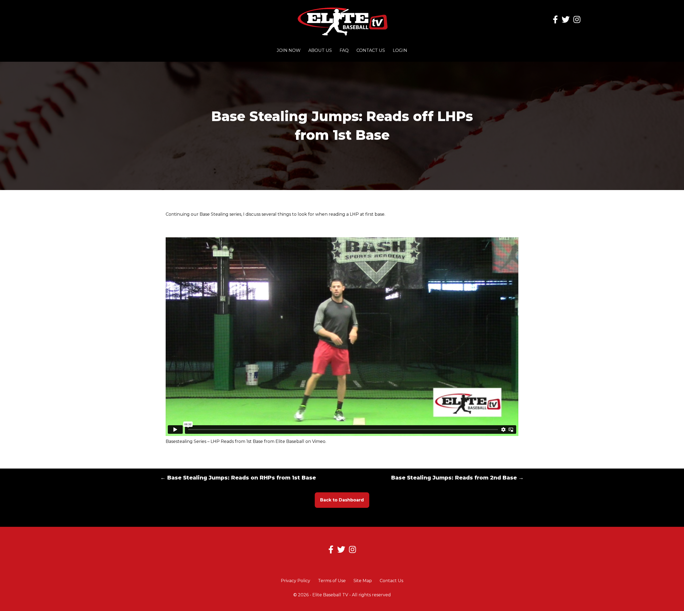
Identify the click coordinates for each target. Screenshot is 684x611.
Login (400, 50)
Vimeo (318, 441)
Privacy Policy (295, 580)
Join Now (289, 50)
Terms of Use (332, 580)
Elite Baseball (289, 441)
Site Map (362, 580)
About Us (320, 50)
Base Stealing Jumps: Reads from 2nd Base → (457, 477)
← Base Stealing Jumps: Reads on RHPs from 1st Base (238, 477)
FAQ (344, 50)
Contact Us (370, 50)
